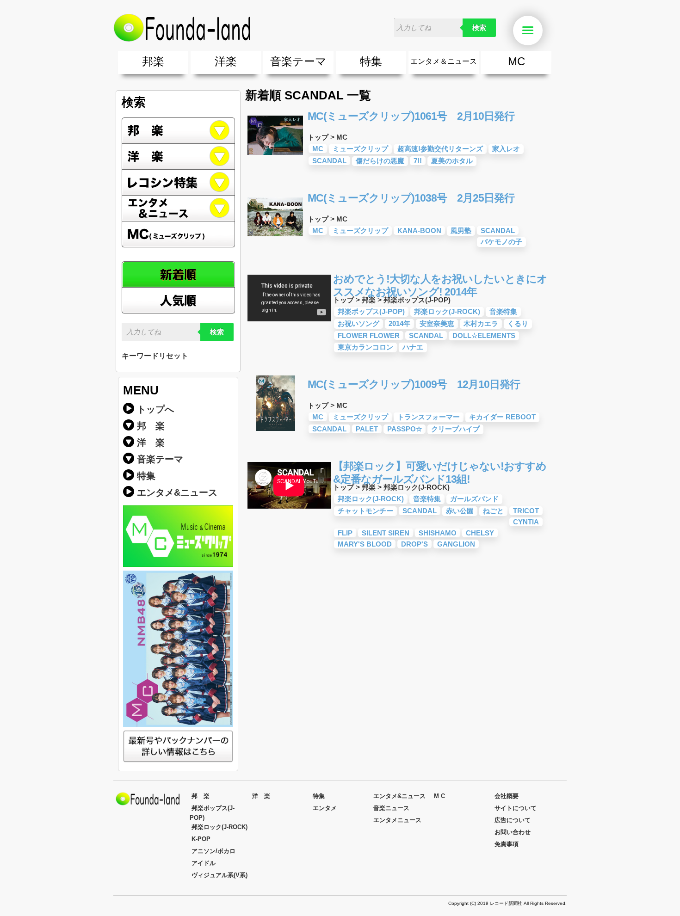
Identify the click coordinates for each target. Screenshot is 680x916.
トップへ (155, 409)
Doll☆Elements (483, 335)
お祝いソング (358, 323)
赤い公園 (460, 511)
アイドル (204, 863)
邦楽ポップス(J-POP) (417, 300)
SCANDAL (329, 161)
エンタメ (325, 808)
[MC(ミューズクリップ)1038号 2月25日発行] (275, 242)
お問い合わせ (513, 832)
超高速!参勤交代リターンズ (440, 149)
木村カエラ (481, 323)
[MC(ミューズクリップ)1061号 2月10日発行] (275, 160)
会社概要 (507, 796)
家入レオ (506, 149)
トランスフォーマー (428, 417)
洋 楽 (151, 442)
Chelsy (480, 533)
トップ (318, 137)
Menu (541, 30)
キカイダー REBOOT (502, 417)
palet (367, 429)
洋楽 (226, 61)
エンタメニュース (397, 820)
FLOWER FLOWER (369, 335)
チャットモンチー (365, 511)
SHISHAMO (438, 533)
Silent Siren (385, 533)
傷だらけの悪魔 (380, 161)
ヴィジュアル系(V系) (219, 875)
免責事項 (507, 844)
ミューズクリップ (360, 149)
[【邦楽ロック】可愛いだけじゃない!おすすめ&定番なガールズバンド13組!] (289, 510)
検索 (479, 27)
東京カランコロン (365, 347)
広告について (513, 820)
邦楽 (153, 61)
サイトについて (516, 808)
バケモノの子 (501, 242)
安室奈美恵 (437, 323)
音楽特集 (503, 311)
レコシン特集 (178, 183)
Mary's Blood (365, 544)
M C (439, 796)
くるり (517, 323)
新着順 (178, 274)
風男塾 (461, 230)
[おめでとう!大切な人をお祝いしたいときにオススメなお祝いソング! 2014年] (289, 323)
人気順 (178, 301)
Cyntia (526, 522)
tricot (526, 511)
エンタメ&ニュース (178, 208)
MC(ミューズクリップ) (178, 234)
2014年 (399, 323)
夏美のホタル (452, 161)
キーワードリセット (155, 356)
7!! (418, 161)
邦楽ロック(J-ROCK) (447, 311)
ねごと (493, 511)
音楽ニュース (391, 808)
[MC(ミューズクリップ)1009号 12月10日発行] (275, 428)
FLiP (345, 533)
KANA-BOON (419, 230)
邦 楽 (151, 426)
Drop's (414, 544)
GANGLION (456, 544)
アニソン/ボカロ (213, 851)
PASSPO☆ (404, 429)
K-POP (201, 839)
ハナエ (412, 347)
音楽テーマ (298, 61)
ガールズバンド (474, 499)
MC (516, 61)
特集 (371, 61)
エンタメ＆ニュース (443, 61)
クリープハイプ (455, 429)
